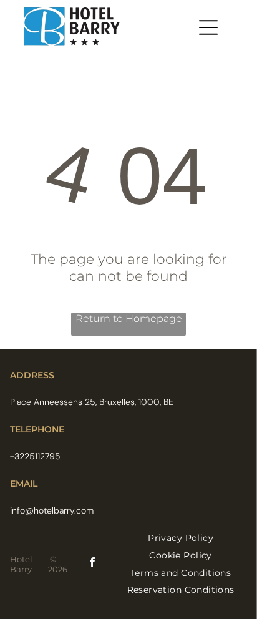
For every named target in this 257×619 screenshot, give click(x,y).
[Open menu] (208, 27)
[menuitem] (180, 538)
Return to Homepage (128, 318)
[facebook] (92, 564)
